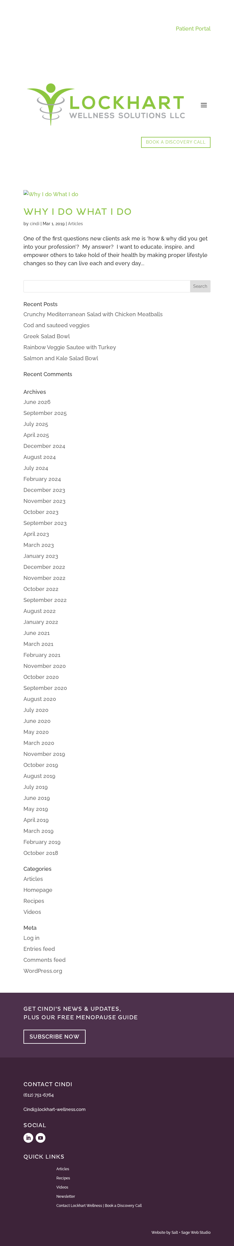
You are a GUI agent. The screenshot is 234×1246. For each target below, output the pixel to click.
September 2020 (45, 688)
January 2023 (40, 556)
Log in (31, 938)
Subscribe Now (55, 1036)
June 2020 (37, 721)
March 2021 (38, 644)
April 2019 (36, 820)
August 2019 (39, 776)
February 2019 (42, 842)
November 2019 (44, 754)
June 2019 (36, 798)
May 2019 (35, 809)
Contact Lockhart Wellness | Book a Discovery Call (99, 1206)
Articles (75, 223)
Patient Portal (193, 28)
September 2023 (45, 523)
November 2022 (44, 578)
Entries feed (39, 949)
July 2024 (35, 468)
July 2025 (35, 424)
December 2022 (44, 567)
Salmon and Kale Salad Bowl (60, 358)
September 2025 (45, 413)
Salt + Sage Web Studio (191, 1232)
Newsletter (65, 1196)
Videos (32, 912)
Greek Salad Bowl (46, 336)
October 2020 (41, 677)
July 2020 (35, 710)
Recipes (33, 901)
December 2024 (44, 446)
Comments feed (44, 960)
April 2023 (36, 534)
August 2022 (39, 611)
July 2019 (35, 787)
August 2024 (39, 457)
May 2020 (36, 732)
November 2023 (44, 501)
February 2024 (42, 479)
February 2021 (41, 655)
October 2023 (40, 512)
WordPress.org (42, 971)
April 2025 (36, 435)
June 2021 (36, 633)
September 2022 (45, 600)
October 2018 (40, 853)
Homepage (37, 890)
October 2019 (40, 765)
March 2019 (38, 831)
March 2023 (38, 545)
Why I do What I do (77, 212)
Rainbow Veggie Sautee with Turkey (69, 347)
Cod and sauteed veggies (56, 325)
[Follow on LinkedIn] (28, 1138)
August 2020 (39, 699)
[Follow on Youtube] (40, 1138)
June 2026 (37, 402)
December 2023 (44, 490)
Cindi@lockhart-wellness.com (54, 1109)
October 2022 (40, 589)
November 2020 (44, 666)
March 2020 (38, 743)
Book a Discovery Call (176, 142)
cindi (34, 223)
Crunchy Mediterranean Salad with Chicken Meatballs (93, 314)
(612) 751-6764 (38, 1095)
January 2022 (40, 622)
